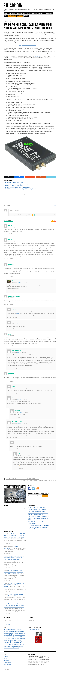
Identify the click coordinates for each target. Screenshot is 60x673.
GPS (4, 635)
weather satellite (15, 648)
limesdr (14, 636)
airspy (9, 629)
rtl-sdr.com (13, 5)
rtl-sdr (12, 642)
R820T (15, 638)
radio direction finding (7, 640)
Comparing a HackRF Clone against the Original (17, 184)
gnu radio (19, 633)
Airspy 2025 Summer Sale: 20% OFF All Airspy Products (37, 480)
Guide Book (20, 15)
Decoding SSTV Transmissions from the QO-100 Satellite (22, 479)
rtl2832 (18, 642)
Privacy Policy (6, 669)
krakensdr (8, 636)
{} (28, 214)
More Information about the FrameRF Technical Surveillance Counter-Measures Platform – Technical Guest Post (38, 513)
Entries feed (6, 660)
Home (5, 13)
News (20, 194)
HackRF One (16, 99)
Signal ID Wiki (49, 13)
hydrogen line (14, 635)
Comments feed (7, 662)
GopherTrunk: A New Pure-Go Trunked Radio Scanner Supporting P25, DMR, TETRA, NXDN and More (14, 557)
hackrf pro (33, 194)
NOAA (20, 636)
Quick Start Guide (21, 13)
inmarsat (19, 635)
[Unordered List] (20, 215)
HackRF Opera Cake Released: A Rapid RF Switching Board (20, 189)
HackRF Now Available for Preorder (14, 182)
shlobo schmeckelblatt (21, 310)
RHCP (18, 352)
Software (40, 13)
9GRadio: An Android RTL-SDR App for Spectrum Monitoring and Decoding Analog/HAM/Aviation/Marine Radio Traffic (14, 535)
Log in (5, 658)
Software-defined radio (17, 646)
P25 (4, 638)
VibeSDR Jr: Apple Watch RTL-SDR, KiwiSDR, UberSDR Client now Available (37, 508)
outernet (23, 636)
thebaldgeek (15, 280)
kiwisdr (5, 636)
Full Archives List (8, 624)
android (20, 629)
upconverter (6, 648)
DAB (10, 633)
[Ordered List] (18, 215)
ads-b (5, 629)
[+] (30, 214)
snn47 (21, 412)
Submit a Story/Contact (33, 629)
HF (11, 635)
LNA (17, 636)
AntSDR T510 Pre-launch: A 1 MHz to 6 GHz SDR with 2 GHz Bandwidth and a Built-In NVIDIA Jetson (38, 518)
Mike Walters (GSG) (24, 443)
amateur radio (16, 629)
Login (54, 205)
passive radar (8, 638)
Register (6, 656)
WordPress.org (7, 664)
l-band (11, 636)
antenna (23, 629)
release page (38, 56)
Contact (26, 15)
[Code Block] (24, 215)
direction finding (14, 633)
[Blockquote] (22, 215)
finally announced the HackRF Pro (27, 45)
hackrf (29, 194)
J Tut (16, 442)
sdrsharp (6, 646)
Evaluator (19, 282)
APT (4, 631)
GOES (23, 633)
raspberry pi (14, 640)
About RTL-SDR (12, 13)
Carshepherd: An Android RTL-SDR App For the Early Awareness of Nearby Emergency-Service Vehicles (38, 527)
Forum (5, 15)
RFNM (17, 313)
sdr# (18, 644)
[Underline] (14, 215)
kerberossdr (23, 635)
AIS (12, 629)
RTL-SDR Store (12, 15)
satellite (14, 644)
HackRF (17, 194)
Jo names (19, 388)
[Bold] (10, 215)
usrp (10, 648)
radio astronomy (21, 638)
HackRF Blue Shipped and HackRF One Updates (17, 187)
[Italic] (12, 215)
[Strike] (16, 215)
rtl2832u (7, 644)
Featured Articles (31, 13)
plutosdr (12, 638)
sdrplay (22, 644)
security (10, 646)
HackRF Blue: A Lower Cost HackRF (14, 185)
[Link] (26, 215)
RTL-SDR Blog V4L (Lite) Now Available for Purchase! (13, 595)
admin (9, 194)
